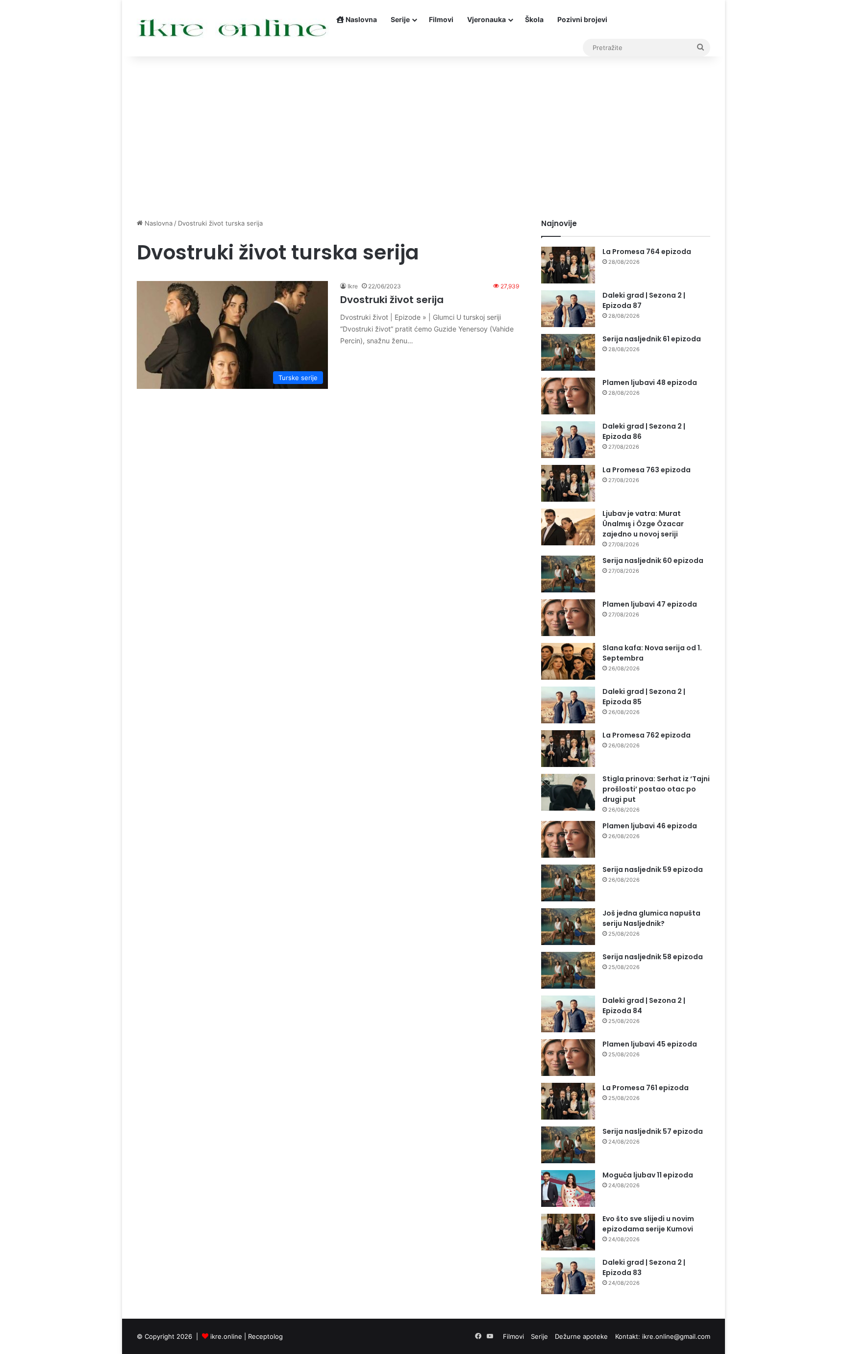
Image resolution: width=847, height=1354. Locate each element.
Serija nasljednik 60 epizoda (652, 560)
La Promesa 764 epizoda (646, 251)
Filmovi (441, 19)
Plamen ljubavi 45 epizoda (649, 1044)
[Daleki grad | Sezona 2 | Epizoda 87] (568, 308)
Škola (534, 19)
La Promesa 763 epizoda (646, 470)
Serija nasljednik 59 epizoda (652, 869)
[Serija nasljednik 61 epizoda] (568, 352)
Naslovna (360, 19)
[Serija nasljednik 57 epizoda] (568, 1144)
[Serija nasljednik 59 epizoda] (568, 883)
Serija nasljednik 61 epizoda (651, 339)
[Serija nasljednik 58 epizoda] (568, 970)
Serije (400, 19)
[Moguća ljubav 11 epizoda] (568, 1188)
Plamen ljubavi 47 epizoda (649, 604)
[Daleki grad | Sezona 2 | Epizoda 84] (568, 1014)
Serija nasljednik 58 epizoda (652, 957)
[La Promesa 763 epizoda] (568, 483)
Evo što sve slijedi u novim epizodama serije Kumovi (648, 1224)
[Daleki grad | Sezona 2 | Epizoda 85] (568, 705)
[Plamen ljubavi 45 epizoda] (568, 1057)
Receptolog (265, 1336)
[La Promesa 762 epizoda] (568, 748)
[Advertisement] (423, 135)
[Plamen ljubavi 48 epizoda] (568, 396)
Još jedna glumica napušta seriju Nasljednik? (651, 918)
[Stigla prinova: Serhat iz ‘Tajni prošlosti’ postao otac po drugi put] (568, 792)
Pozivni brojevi (582, 19)
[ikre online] (233, 28)
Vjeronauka (486, 19)
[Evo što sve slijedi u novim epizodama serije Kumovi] (568, 1232)
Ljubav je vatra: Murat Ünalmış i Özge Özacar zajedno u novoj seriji (643, 524)
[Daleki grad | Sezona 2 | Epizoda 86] (568, 439)
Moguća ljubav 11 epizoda (647, 1175)
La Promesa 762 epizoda (646, 735)
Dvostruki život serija (392, 300)
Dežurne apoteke (581, 1336)
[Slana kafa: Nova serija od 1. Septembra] (568, 661)
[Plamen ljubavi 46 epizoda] (568, 839)
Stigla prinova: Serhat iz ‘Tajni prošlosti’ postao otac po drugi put (656, 789)
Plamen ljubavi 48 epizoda (649, 382)
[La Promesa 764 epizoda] (568, 265)
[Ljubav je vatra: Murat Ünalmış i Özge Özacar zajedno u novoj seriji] (568, 527)
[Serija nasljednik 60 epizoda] (568, 574)
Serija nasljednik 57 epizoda (652, 1131)
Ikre (353, 286)
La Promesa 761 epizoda (645, 1088)
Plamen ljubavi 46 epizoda (649, 826)
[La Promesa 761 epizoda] (568, 1101)
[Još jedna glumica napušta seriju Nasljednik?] (568, 926)
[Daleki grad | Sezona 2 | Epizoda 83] (568, 1275)
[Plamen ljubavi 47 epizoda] (568, 617)
